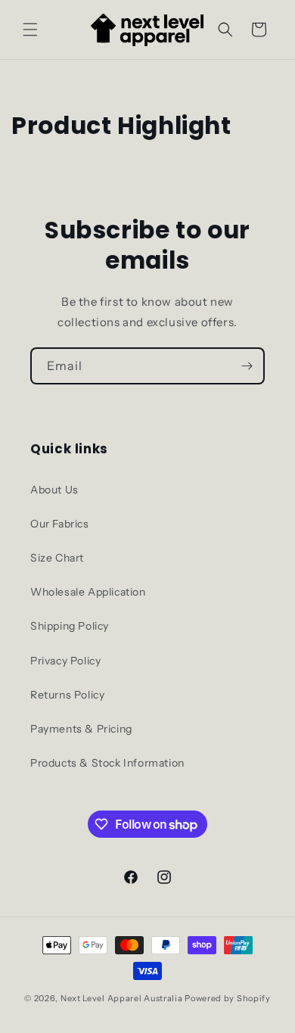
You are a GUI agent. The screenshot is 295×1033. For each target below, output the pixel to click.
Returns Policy (67, 695)
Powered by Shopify (228, 998)
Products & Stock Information (107, 763)
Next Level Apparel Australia (122, 998)
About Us (54, 489)
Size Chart (57, 558)
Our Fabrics (59, 524)
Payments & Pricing (81, 729)
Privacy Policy (65, 660)
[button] (30, 29)
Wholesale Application (88, 592)
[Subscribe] (246, 365)
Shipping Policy (69, 626)
